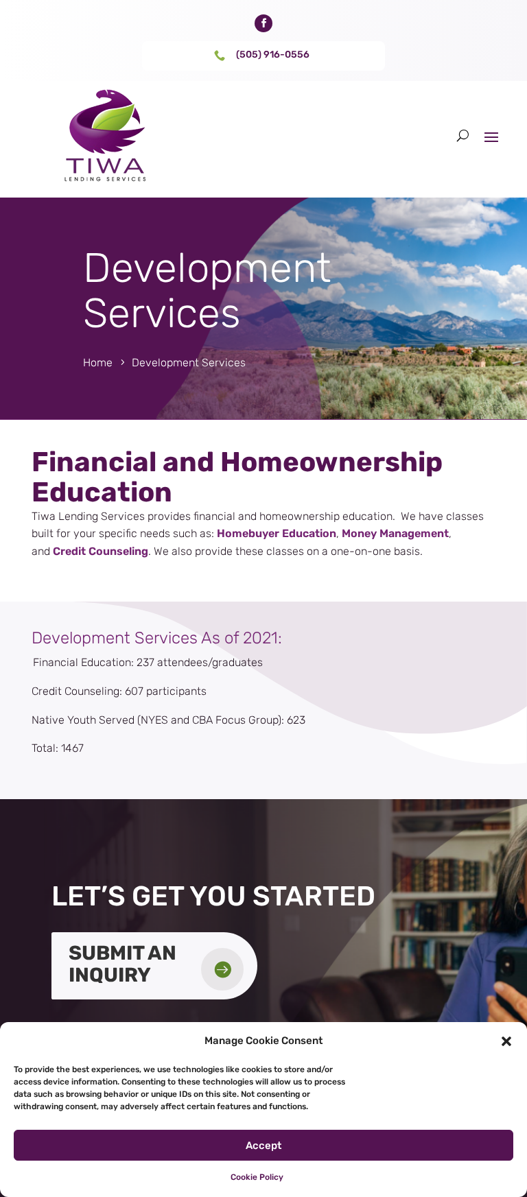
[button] (506, 1041)
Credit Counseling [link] (100, 551)
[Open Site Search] (463, 136)
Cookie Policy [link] (257, 1177)
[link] (263, 23)
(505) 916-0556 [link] (272, 54)
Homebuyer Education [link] (276, 533)
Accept (263, 1145)
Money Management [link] (395, 533)
